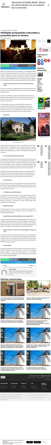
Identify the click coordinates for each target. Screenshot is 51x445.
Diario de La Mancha (45, 389)
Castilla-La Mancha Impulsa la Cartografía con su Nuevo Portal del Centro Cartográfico (12, 321)
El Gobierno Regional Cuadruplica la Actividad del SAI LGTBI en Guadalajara (36, 368)
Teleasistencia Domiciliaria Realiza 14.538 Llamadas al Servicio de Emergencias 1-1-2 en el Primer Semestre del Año (12, 369)
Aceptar (29, 442)
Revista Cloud (13, 387)
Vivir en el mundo (24, 387)
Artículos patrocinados (31, 377)
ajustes (11, 443)
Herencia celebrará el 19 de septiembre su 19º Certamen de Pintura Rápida (38, 298)
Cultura (3, 30)
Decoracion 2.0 (3, 386)
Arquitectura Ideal (4, 387)
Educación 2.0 (33, 386)
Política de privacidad (34, 394)
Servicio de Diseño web (41, 377)
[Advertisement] (25, 19)
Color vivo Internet (11, 394)
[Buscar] (48, 41)
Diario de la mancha (46, 375)
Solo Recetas (23, 386)
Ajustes (44, 442)
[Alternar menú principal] (48, 5)
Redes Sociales (14, 386)
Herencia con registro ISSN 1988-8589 (37, 397)
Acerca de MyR (47, 379)
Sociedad (8, 30)
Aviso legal (28, 394)
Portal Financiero (34, 387)
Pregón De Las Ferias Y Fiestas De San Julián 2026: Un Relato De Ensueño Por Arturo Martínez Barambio (38, 346)
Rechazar (37, 442)
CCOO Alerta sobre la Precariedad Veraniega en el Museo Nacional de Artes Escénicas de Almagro (12, 299)
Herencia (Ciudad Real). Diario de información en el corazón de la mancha (28, 5)
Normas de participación (43, 394)
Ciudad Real (43, 387)
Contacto (48, 377)
